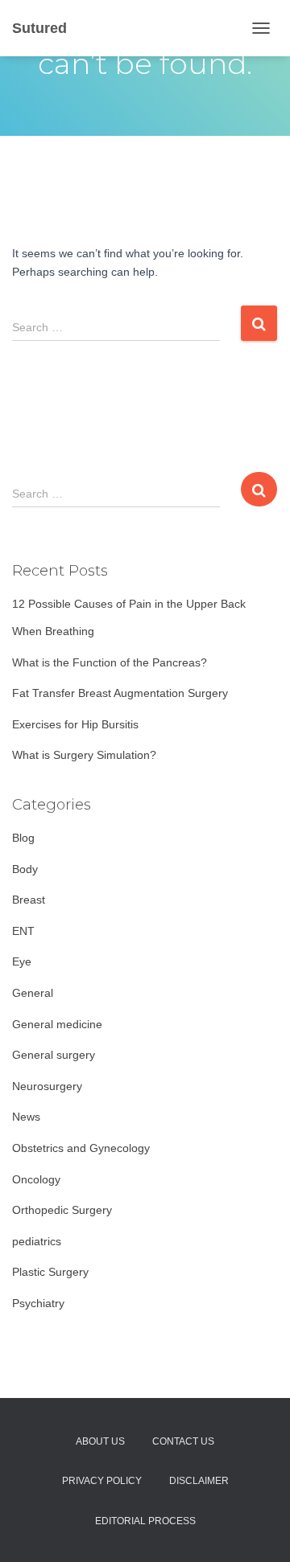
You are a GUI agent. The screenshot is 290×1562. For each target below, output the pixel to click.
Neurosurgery (47, 1086)
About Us (100, 1441)
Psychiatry (38, 1303)
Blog (23, 837)
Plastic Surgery (50, 1271)
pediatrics (36, 1241)
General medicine (57, 1024)
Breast (28, 899)
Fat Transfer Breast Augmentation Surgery (120, 693)
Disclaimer (199, 1480)
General (32, 992)
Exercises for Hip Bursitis (75, 724)
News (26, 1116)
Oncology (36, 1179)
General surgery (53, 1054)
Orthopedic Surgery (62, 1209)
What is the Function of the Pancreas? (109, 662)
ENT (23, 930)
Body (25, 869)
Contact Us (183, 1441)
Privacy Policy (102, 1480)
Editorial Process (145, 1521)
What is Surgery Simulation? (84, 754)
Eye (21, 961)
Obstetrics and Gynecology (81, 1148)
